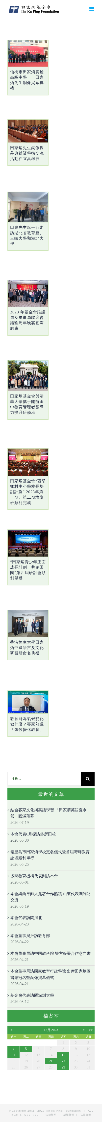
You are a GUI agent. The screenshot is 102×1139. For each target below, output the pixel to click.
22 (63, 1061)
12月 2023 (51, 1030)
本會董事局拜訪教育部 (30, 936)
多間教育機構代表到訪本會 (34, 876)
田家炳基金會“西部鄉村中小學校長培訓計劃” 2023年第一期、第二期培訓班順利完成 (28, 492)
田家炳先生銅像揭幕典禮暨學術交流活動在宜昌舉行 (27, 153)
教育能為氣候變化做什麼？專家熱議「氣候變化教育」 (27, 724)
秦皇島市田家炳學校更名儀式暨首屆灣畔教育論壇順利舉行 (50, 855)
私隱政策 (85, 1114)
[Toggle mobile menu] (92, 8)
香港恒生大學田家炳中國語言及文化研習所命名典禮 (27, 647)
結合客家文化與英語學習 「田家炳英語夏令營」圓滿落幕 (48, 813)
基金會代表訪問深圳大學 (32, 995)
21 (50, 1061)
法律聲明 (51, 1114)
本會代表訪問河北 (26, 918)
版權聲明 (68, 1114)
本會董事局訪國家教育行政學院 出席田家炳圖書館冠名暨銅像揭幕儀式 (50, 974)
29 (63, 1067)
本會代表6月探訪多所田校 (33, 834)
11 (13, 1055)
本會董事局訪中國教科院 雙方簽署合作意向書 (50, 953)
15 (63, 1055)
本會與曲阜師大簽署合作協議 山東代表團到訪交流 (50, 897)
